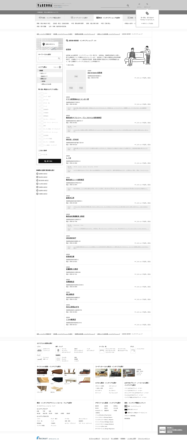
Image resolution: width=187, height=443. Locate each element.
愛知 (76, 23)
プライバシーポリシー (144, 438)
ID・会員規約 (114, 438)
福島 (67, 23)
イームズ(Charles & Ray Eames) (103, 415)
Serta (75, 126)
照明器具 (39, 423)
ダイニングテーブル (110, 348)
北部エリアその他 (46, 84)
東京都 (38, 413)
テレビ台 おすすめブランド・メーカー (134, 395)
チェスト (64, 359)
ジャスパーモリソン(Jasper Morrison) (104, 424)
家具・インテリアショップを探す (109, 18)
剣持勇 (106, 406)
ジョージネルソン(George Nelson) (103, 417)
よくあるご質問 (131, 438)
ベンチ (88, 348)
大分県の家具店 (43, 183)
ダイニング (111, 377)
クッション (53, 425)
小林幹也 (97, 412)
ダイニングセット (83, 418)
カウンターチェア (66, 352)
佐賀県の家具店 (43, 190)
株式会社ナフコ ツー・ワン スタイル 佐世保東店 (84, 118)
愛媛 (45, 26)
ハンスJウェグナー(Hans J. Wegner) (104, 419)
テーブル (67, 418)
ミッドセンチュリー (83, 375)
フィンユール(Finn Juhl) (101, 426)
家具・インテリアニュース (134, 406)
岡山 (109, 23)
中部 (72, 23)
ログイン (139, 7)
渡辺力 (106, 408)
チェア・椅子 (54, 418)
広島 (106, 23)
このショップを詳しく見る (143, 77)
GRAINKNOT (71, 238)
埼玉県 (50, 413)
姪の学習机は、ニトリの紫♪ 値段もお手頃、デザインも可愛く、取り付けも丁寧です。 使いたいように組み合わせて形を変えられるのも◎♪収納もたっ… (111, 188)
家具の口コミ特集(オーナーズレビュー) (137, 412)
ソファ (38, 418)
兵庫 (94, 23)
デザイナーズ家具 (99, 386)
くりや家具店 (71, 319)
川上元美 (116, 408)
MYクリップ (147, 7)
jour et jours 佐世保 (95, 73)
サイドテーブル (122, 348)
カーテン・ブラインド (70, 423)
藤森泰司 (106, 410)
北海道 (64, 23)
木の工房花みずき (72, 307)
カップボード (112, 390)
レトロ (52, 375)
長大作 (97, 408)
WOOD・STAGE (72, 139)
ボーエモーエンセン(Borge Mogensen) (104, 428)
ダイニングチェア (78, 350)
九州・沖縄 (52, 26)
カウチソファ (46, 348)
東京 (42, 23)
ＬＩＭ (68, 158)
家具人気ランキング (133, 409)
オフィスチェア (90, 350)
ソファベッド (46, 350)
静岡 (79, 23)
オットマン (64, 350)
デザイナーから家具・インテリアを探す (108, 403)
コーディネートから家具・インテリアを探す (109, 366)
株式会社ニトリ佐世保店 (75, 180)
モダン (52, 383)
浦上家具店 (70, 294)
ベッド (52, 421)
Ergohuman (76, 225)
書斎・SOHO (140, 371)
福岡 (57, 26)
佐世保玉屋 (70, 256)
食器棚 (76, 359)
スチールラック (113, 386)
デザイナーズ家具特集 (130, 415)
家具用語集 (127, 418)
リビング (97, 377)
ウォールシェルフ (113, 392)
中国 (102, 23)
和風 (79, 383)
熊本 (60, 26)
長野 (82, 23)
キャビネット (65, 361)
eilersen (85, 166)
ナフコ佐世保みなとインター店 (77, 99)
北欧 (65, 375)
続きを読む (71, 65)
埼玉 (49, 23)
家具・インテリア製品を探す (51, 18)
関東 (38, 23)
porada (80, 166)
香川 (42, 26)
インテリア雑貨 (40, 425)
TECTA (75, 166)
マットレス (46, 357)
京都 (97, 23)
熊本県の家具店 (43, 177)
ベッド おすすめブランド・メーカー (133, 390)
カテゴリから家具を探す (44, 343)
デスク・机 (39, 421)
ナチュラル (39, 392)
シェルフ (76, 361)
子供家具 (53, 423)
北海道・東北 (57, 23)
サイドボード (98, 390)
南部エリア (43, 73)
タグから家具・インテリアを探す (105, 383)
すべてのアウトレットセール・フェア (46, 406)
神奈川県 (45, 413)
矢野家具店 (70, 282)
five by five (90, 166)
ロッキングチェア (78, 352)
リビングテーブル (110, 352)
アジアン (39, 383)
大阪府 (56, 413)
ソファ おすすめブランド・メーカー (133, 388)
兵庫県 (62, 413)
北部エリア (43, 78)
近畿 (87, 23)
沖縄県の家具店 (43, 194)
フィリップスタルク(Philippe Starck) (104, 421)
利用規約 (123, 438)
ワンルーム (139, 373)
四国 (38, 26)
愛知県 (68, 413)
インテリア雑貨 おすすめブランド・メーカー (136, 397)
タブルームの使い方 (94, 438)
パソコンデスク (140, 348)
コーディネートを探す (81, 18)
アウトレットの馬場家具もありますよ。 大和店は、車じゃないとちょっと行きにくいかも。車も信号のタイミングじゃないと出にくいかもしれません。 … (111, 228)
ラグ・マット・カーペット (85, 423)
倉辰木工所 (70, 198)
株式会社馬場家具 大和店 (75, 216)
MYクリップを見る (148, 23)
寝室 (124, 377)
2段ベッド (45, 359)
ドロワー (111, 388)
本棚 (75, 357)
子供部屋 (139, 369)
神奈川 (45, 23)
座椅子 (76, 348)
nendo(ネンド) (98, 410)
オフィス (139, 374)
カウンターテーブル (110, 350)
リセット (55, 67)
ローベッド (98, 392)
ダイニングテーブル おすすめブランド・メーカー (137, 392)
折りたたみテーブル (123, 350)
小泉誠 (115, 410)
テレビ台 (64, 357)
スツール (64, 348)
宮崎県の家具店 (43, 187)
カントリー (67, 383)
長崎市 (43, 76)
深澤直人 (116, 406)
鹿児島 (64, 26)
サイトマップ (105, 438)
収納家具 (81, 421)
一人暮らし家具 (99, 388)
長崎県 (41, 70)
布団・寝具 (67, 421)
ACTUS (96, 166)
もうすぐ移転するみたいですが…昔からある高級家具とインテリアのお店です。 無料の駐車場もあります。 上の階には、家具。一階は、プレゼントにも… (111, 170)
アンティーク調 (40, 375)
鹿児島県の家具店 (43, 180)
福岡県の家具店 (43, 173)
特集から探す (129, 23)
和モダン (53, 392)
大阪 (91, 23)
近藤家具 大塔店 (72, 269)
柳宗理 (97, 406)
